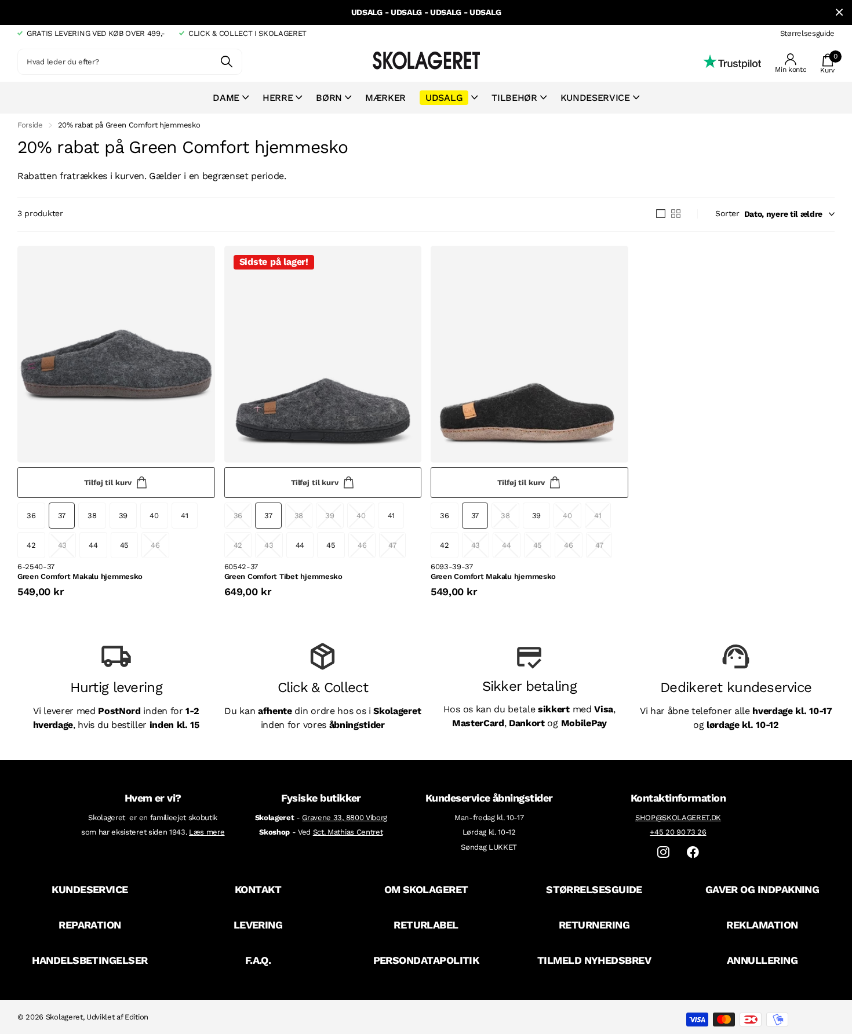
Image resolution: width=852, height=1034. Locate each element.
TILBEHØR (514, 97)
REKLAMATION (762, 925)
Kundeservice (595, 97)
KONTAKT (258, 889)
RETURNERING (594, 925)
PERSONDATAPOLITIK (426, 960)
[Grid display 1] (660, 213)
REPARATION (90, 925)
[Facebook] (693, 852)
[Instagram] (663, 852)
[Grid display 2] (675, 213)
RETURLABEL (426, 925)
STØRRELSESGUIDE (594, 889)
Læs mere (206, 832)
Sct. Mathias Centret (348, 832)
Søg (226, 62)
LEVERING (258, 925)
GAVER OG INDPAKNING (762, 889)
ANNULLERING (762, 960)
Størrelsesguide (807, 33)
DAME (226, 97)
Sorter (727, 213)
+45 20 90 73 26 (678, 832)
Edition (136, 1017)
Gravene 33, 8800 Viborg (344, 817)
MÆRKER (385, 97)
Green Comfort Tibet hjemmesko (283, 576)
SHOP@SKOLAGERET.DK (678, 817)
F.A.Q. (258, 960)
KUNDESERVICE (90, 889)
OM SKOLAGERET (426, 889)
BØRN (329, 97)
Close (839, 12)
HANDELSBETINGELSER (89, 960)
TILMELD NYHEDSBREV (594, 960)
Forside (30, 125)
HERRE (278, 97)
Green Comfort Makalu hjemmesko (80, 576)
